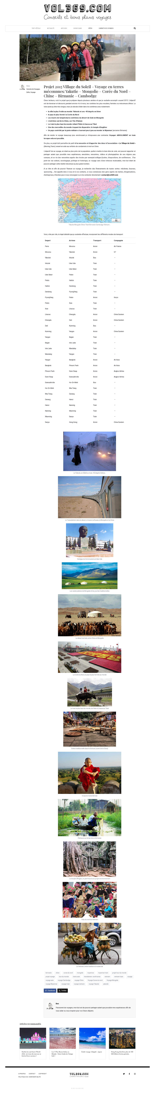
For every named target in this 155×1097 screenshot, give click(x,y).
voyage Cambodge (64, 980)
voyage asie (50, 980)
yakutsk (105, 984)
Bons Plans (78, 28)
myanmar (90, 973)
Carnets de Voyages (106, 28)
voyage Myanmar (51, 984)
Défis (90, 28)
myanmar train (103, 973)
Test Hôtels (36, 28)
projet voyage (50, 976)
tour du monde (64, 976)
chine (57, 973)
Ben (57, 1004)
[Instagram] (135, 1074)
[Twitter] (124, 1074)
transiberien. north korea (92, 976)
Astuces (64, 28)
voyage (129, 976)
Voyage (33, 92)
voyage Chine (79, 980)
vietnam (107, 976)
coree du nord (68, 973)
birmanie (49, 973)
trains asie (76, 976)
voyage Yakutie (94, 984)
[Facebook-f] (129, 1074)
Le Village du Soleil (126, 143)
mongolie (80, 973)
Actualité (50, 28)
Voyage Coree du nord (95, 980)
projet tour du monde (119, 973)
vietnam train (118, 976)
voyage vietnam (79, 984)
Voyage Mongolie (112, 980)
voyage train (65, 984)
